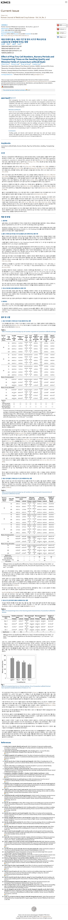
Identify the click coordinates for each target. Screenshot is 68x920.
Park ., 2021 (26, 441)
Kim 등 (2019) (50, 443)
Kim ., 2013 (46, 202)
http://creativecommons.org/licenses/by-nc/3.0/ (37, 81)
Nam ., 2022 (28, 186)
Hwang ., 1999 (33, 162)
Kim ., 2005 (24, 163)
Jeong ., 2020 (41, 439)
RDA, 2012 (52, 259)
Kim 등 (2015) (5, 592)
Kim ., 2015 (44, 460)
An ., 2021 (6, 267)
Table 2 (9, 487)
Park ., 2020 (6, 261)
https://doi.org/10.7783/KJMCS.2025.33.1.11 (16, 35)
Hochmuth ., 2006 (40, 194)
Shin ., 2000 (26, 202)
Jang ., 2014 (28, 439)
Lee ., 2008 (44, 160)
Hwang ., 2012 (35, 168)
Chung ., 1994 (50, 703)
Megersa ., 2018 (20, 433)
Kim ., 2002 (19, 168)
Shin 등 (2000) (14, 592)
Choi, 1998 (45, 166)
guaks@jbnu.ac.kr (39, 74)
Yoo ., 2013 (44, 168)
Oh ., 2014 (10, 441)
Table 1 (17, 327)
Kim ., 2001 (36, 202)
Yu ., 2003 (38, 707)
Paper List (4, 15)
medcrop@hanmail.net (45, 916)
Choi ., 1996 (30, 166)
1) (52, 338)
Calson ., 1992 (46, 188)
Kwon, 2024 (51, 705)
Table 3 (32, 606)
